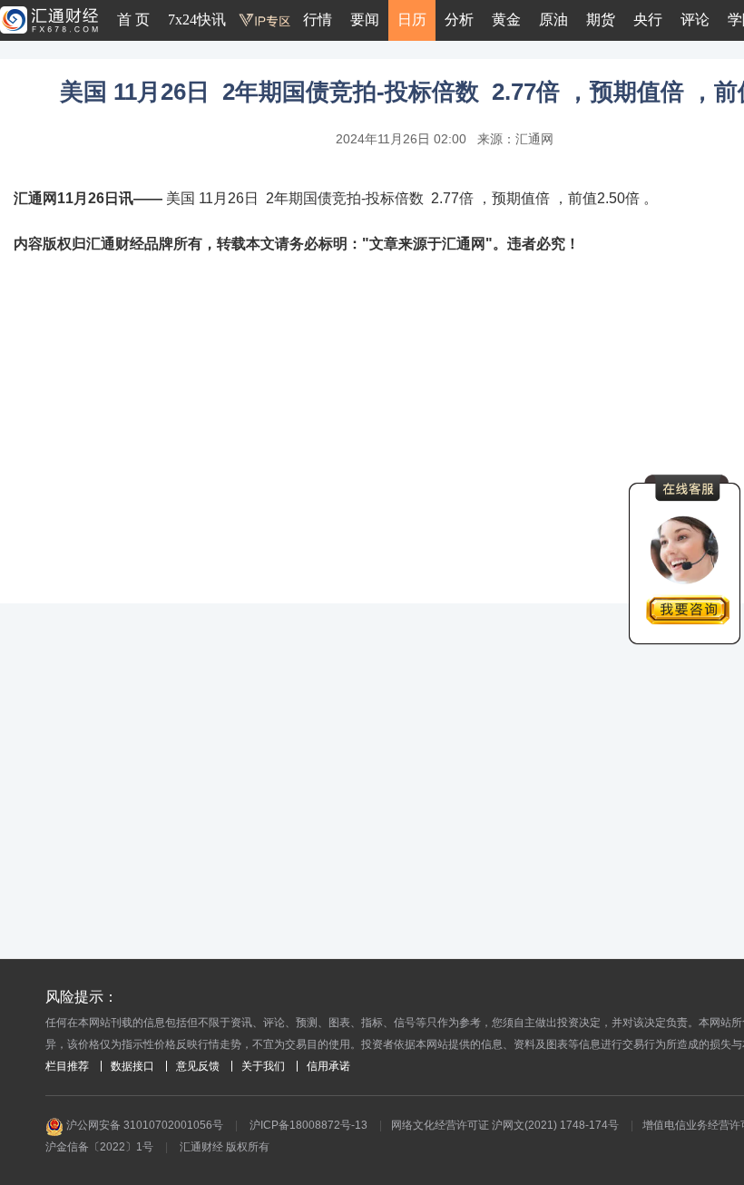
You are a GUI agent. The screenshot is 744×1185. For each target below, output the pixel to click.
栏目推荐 (67, 1066)
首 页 (133, 19)
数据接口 (132, 1066)
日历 (411, 19)
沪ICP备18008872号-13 (308, 1125)
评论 (695, 19)
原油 (553, 19)
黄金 (506, 19)
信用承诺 (328, 1066)
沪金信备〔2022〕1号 (99, 1147)
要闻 (364, 19)
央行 (647, 19)
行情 (317, 19)
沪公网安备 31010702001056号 (143, 1125)
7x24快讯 (197, 19)
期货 (600, 19)
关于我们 (263, 1066)
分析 (459, 19)
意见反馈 (198, 1066)
